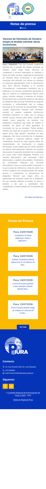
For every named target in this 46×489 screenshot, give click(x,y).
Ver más (23, 327)
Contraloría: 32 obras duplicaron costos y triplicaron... (23, 238)
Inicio (24, 28)
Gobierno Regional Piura (23, 400)
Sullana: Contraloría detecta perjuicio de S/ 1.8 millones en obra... (23, 262)
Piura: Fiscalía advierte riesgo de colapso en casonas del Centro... (23, 310)
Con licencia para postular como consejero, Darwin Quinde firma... (23, 286)
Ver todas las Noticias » (34, 197)
